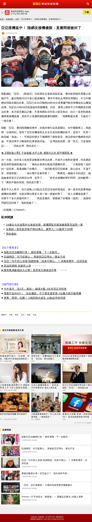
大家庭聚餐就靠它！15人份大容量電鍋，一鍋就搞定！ (46, 415)
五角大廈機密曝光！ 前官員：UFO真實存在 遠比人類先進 (46, 386)
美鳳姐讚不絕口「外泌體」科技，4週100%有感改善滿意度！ (14, 357)
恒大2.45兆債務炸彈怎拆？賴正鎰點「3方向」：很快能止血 (77, 386)
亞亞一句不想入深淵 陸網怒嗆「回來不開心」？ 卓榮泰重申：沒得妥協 (45, 261)
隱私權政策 (59, 517)
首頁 (2, 19)
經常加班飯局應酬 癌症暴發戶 (13, 414)
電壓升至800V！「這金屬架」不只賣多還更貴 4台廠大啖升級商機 (42, 293)
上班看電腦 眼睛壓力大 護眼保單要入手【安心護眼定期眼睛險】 (14, 386)
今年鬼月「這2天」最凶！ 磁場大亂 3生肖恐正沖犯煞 (35, 288)
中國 (11, 315)
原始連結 (11, 233)
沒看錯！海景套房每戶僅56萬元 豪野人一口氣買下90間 (39, 229)
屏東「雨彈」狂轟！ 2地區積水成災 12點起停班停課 (35, 297)
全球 (17, 19)
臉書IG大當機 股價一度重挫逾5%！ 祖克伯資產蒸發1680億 (77, 415)
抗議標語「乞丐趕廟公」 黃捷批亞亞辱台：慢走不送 (34, 256)
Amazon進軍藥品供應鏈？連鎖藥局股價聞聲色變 (77, 357)
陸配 (29, 315)
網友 (17, 315)
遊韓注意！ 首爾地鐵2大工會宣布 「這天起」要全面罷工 (46, 357)
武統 (35, 315)
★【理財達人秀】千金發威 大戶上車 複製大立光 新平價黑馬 (35, 152)
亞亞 (23, 315)
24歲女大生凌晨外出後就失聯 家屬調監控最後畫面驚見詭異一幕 (44, 224)
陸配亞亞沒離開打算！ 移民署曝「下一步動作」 (32, 252)
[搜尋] (87, 6)
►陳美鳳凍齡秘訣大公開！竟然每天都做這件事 (29, 270)
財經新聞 (9, 19)
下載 (87, 12)
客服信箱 (34, 517)
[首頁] (46, 4)
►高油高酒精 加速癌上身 (16, 265)
